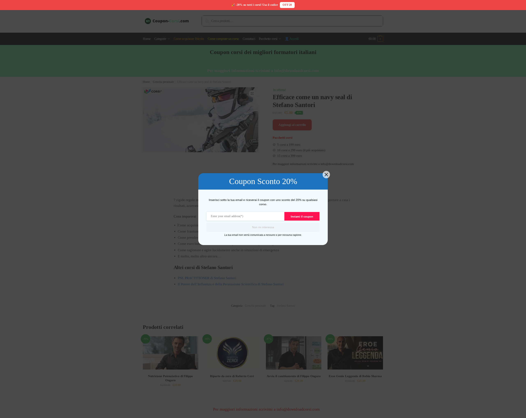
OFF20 (287, 4)
